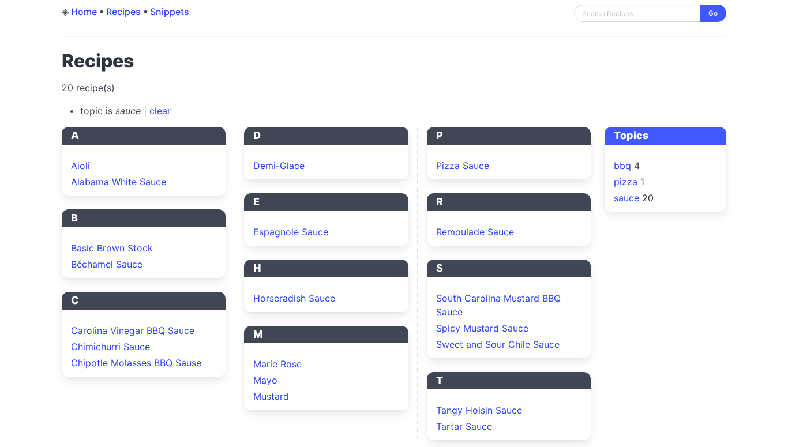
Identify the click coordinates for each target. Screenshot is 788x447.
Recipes (123, 11)
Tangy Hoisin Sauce (479, 410)
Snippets (169, 11)
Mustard (271, 396)
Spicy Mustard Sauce (482, 328)
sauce (626, 198)
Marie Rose (277, 364)
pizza (625, 181)
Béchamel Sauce (106, 264)
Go (713, 13)
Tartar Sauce (464, 426)
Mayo (265, 380)
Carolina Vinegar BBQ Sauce (132, 330)
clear (160, 111)
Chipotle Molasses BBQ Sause (136, 363)
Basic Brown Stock (112, 248)
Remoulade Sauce (475, 232)
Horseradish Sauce (294, 298)
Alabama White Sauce (118, 181)
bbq (622, 165)
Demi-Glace (279, 165)
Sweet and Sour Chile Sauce (498, 344)
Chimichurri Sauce (110, 346)
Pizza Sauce (462, 165)
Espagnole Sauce (290, 232)
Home (84, 11)
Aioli (80, 165)
